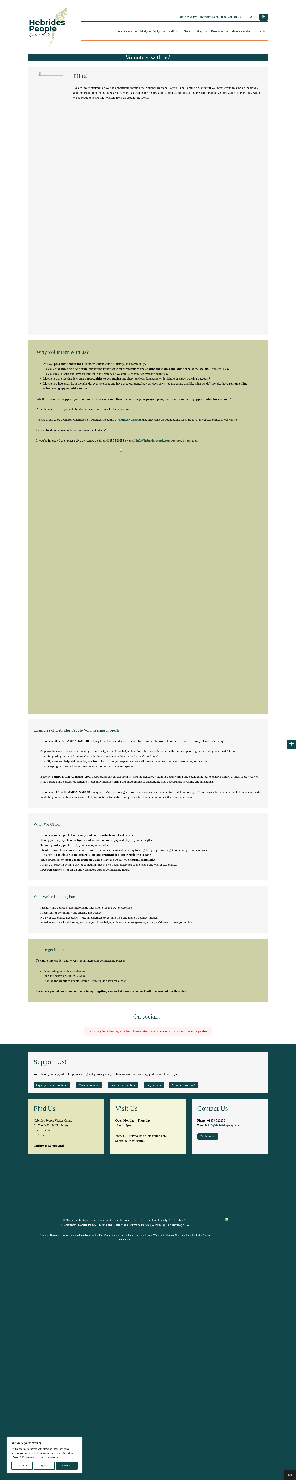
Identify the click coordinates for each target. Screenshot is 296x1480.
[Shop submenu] (207, 31)
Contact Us (234, 16)
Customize (22, 1465)
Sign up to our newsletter (52, 1085)
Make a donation (89, 1085)
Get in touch (207, 1136)
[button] (291, 744)
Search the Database (123, 1085)
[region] (44, 1455)
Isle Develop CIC (177, 1225)
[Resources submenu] (227, 31)
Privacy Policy (139, 1225)
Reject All (44, 1465)
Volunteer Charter (129, 419)
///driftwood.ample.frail (49, 1145)
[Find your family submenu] (164, 31)
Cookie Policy (87, 1225)
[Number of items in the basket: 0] (250, 17)
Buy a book (154, 1085)
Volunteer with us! (183, 1085)
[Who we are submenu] (136, 31)
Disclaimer (68, 1225)
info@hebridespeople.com (153, 440)
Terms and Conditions (113, 1225)
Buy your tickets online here (148, 1135)
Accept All (67, 1465)
